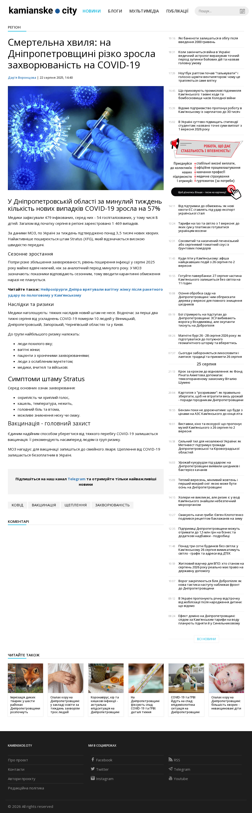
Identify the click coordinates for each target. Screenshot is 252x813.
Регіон (14, 27)
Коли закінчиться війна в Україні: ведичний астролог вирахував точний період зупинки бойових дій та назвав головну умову (208, 57)
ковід (17, 504)
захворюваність (112, 504)
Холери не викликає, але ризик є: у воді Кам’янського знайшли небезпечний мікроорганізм (209, 501)
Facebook (104, 759)
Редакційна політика (26, 787)
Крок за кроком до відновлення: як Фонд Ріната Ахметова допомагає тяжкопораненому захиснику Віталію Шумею (210, 377)
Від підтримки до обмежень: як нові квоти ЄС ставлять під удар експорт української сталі (206, 209)
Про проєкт (18, 759)
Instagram (104, 778)
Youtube (181, 778)
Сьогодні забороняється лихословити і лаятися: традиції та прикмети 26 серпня (210, 355)
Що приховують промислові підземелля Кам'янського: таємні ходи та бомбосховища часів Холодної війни (209, 94)
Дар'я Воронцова (22, 77)
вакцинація (44, 504)
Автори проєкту (21, 778)
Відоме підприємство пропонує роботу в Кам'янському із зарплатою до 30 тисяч (210, 110)
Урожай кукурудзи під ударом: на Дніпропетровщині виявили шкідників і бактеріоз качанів (209, 466)
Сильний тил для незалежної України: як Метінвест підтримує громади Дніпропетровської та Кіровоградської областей (209, 446)
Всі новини (206, 639)
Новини (92, 11)
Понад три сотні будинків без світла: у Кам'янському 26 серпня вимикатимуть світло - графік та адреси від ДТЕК (209, 549)
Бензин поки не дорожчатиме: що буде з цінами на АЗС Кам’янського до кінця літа (210, 412)
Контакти (16, 769)
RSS (177, 759)
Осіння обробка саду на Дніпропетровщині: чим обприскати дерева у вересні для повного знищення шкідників (210, 298)
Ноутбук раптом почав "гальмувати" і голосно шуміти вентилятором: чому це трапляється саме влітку (209, 76)
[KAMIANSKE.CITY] (43, 11)
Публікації (177, 11)
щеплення (75, 504)
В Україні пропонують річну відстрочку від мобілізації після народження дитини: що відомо (210, 602)
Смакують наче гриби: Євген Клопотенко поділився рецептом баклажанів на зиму (210, 516)
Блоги (115, 11)
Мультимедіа (144, 11)
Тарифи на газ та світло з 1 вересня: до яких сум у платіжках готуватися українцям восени (208, 227)
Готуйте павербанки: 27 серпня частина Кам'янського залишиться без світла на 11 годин (210, 279)
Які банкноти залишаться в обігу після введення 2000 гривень (208, 40)
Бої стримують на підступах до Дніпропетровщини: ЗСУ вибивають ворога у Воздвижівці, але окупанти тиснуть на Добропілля (207, 320)
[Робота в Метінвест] (206, 168)
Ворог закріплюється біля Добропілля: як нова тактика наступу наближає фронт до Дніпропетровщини (210, 584)
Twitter (102, 769)
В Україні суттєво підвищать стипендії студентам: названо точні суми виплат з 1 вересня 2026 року (210, 125)
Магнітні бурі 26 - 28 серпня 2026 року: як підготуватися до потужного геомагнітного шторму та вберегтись (209, 339)
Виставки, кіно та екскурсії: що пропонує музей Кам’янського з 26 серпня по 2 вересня (210, 427)
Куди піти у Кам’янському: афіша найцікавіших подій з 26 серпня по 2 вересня (206, 262)
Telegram (76, 478)
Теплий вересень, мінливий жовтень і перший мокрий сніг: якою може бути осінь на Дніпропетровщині (208, 483)
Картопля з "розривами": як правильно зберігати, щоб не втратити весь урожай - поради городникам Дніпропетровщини (210, 396)
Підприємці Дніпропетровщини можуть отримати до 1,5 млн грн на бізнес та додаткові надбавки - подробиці (209, 532)
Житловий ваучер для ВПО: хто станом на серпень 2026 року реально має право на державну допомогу (211, 567)
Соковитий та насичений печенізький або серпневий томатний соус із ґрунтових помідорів (208, 244)
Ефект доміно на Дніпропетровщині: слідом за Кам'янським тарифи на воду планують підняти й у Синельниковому (209, 619)
